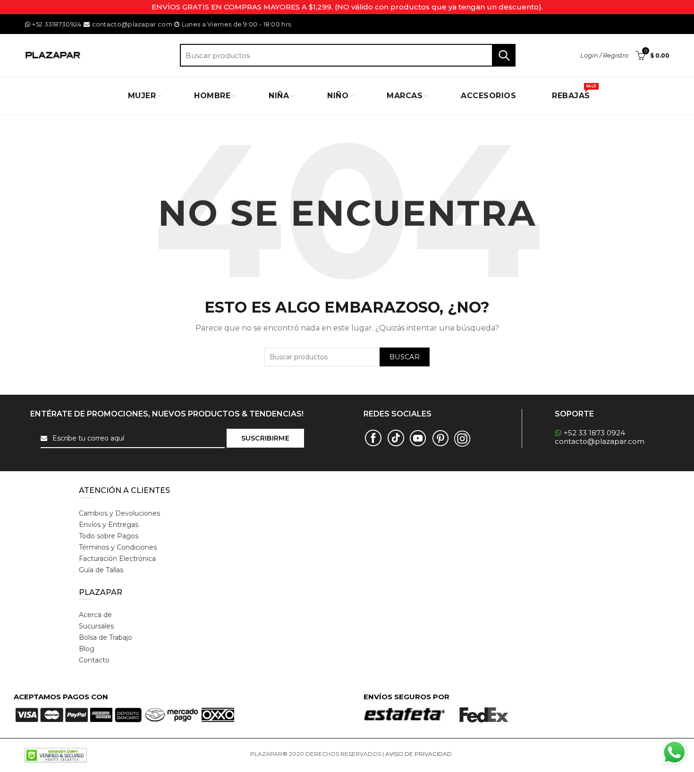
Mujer (142, 95)
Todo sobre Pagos (108, 536)
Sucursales (96, 626)
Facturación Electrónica (117, 558)
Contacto (94, 660)
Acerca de (95, 615)
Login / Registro (604, 55)
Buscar (504, 55)
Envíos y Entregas (108, 524)
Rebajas (574, 92)
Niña (279, 95)
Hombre (212, 95)
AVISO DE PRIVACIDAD (418, 753)
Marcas (405, 95)
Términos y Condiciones (118, 547)
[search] (348, 55)
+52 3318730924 (56, 24)
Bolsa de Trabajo (105, 637)
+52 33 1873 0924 (594, 432)
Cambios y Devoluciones (119, 513)
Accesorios (488, 95)
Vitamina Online (476, 753)
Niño (337, 95)
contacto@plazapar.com (132, 24)
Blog (86, 649)
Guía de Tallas (101, 570)
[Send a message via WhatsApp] (674, 752)
